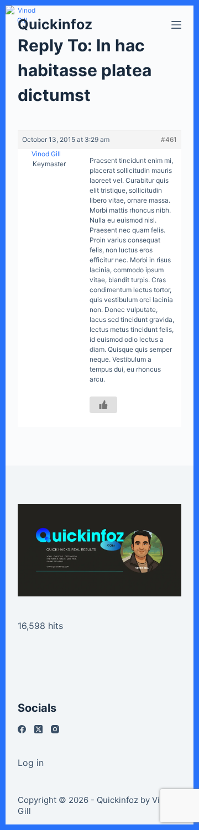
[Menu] (176, 25)
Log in (31, 762)
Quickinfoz (55, 24)
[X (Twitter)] (38, 729)
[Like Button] (103, 405)
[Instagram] (55, 729)
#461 (169, 139)
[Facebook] (22, 729)
